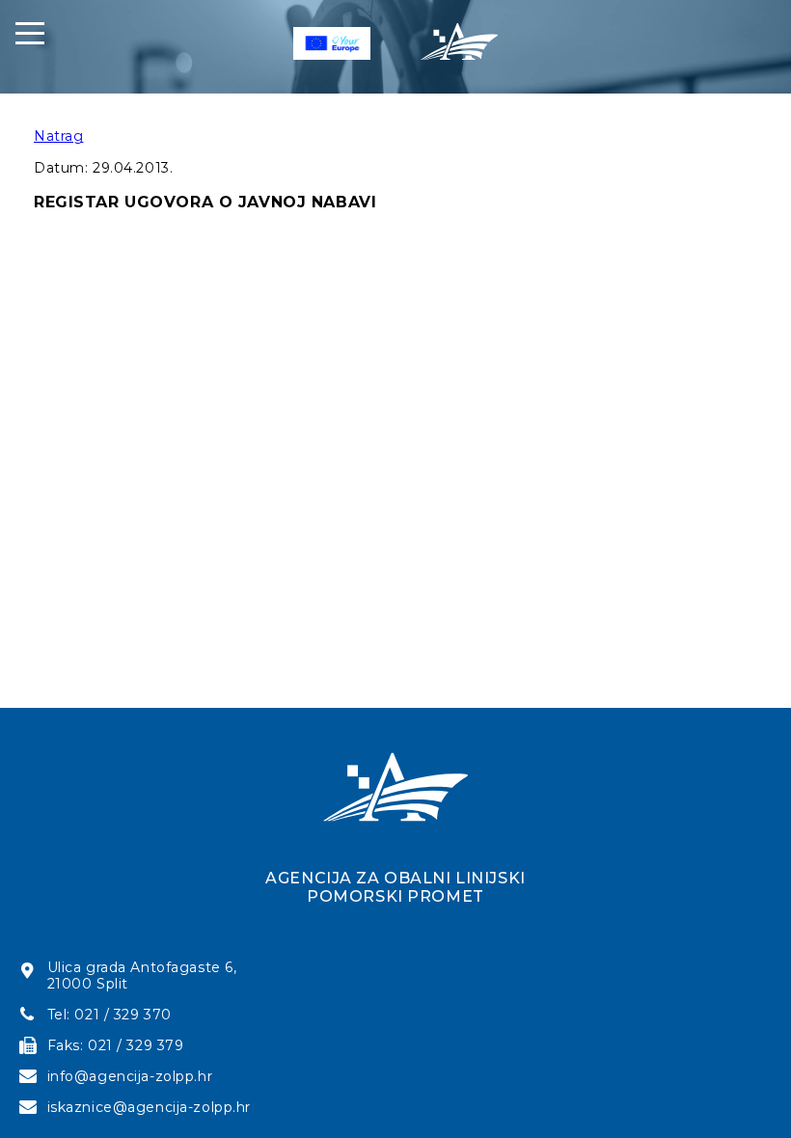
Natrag (58, 136)
